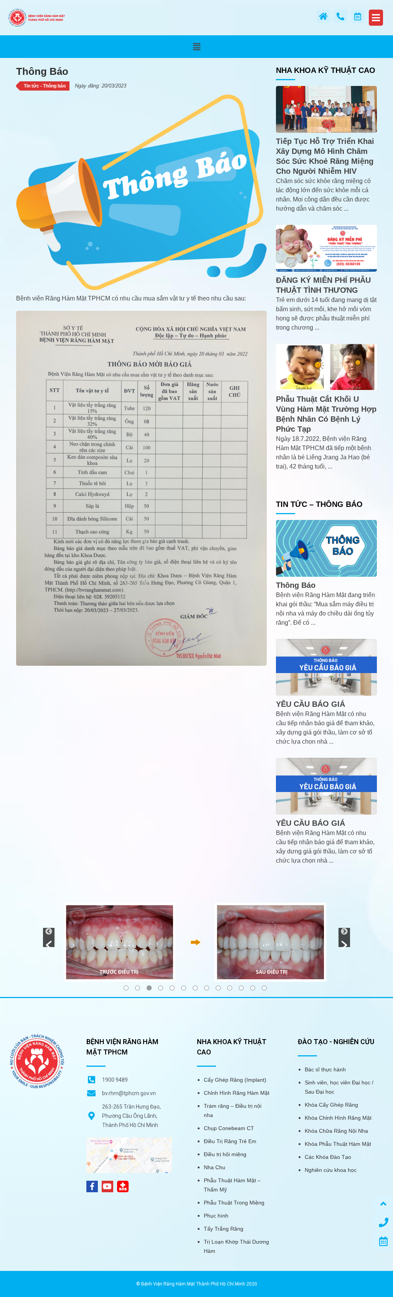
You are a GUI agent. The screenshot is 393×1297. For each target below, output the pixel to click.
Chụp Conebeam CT (229, 1128)
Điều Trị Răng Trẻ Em (230, 1141)
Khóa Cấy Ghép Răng (331, 1105)
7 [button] (195, 987)
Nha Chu (214, 1167)
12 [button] (252, 987)
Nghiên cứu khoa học (331, 1170)
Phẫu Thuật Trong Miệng (234, 1203)
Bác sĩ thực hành (325, 1069)
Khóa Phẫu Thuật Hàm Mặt (338, 1144)
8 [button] (206, 987)
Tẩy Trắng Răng (223, 1229)
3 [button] (149, 987)
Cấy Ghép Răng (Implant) (235, 1080)
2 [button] (137, 987)
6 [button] (183, 987)
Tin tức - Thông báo (45, 86)
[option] (196, 941)
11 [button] (241, 987)
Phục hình (216, 1216)
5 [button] (172, 987)
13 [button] (264, 987)
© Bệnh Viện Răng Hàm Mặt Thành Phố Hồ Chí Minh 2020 (196, 1284)
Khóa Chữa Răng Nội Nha (336, 1131)
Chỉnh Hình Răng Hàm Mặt (236, 1093)
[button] (196, 47)
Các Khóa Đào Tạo (328, 1157)
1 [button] (126, 987)
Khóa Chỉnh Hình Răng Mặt (338, 1118)
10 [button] (229, 987)
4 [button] (160, 987)
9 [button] (218, 987)
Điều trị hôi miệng (225, 1154)
